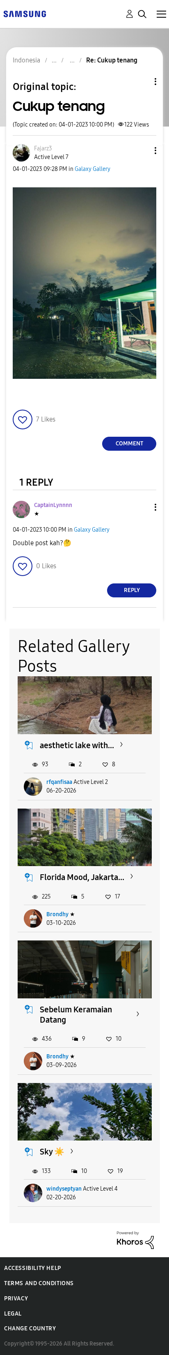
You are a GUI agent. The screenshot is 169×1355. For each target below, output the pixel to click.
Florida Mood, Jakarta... (82, 877)
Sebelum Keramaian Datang (76, 1015)
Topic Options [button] (141, 81)
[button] (142, 150)
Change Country (30, 1328)
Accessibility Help (32, 1268)
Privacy (16, 1298)
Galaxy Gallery (92, 169)
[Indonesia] (24, 13)
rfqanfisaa (59, 782)
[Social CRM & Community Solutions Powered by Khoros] (135, 1240)
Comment (129, 443)
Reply (132, 590)
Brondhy (57, 914)
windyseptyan (64, 1188)
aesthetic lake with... (77, 745)
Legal (13, 1313)
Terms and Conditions (39, 1283)
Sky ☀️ (52, 1152)
